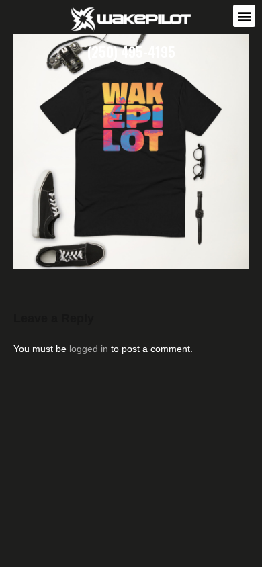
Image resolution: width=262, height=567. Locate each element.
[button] (244, 16)
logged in (88, 348)
